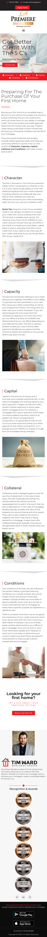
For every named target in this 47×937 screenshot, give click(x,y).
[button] (23, 30)
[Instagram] (30, 897)
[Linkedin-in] (23, 897)
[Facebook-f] (17, 897)
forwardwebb (29, 931)
